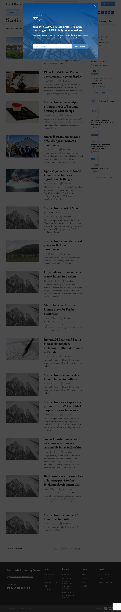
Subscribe (80, 46)
